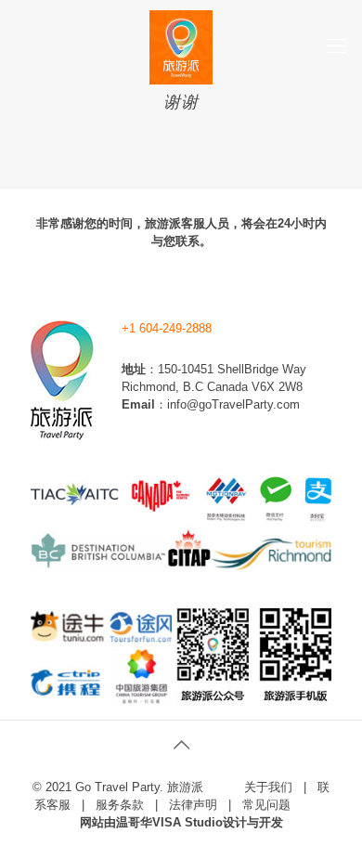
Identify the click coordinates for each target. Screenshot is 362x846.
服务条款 (120, 805)
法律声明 (193, 805)
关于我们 (268, 787)
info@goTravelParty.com (233, 404)
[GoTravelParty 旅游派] (181, 46)
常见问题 (266, 805)
